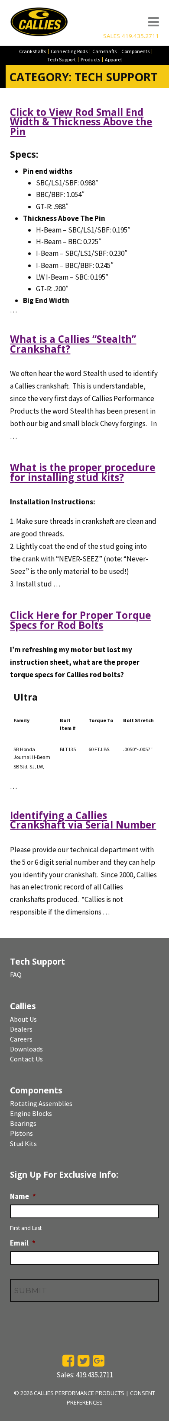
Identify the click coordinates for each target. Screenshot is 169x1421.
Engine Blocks (31, 1113)
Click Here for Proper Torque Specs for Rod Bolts (80, 620)
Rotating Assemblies (41, 1103)
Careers (21, 1039)
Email (23, 1243)
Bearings (23, 1123)
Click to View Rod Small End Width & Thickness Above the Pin (81, 121)
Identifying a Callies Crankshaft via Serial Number (83, 820)
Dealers (21, 1029)
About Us (23, 1019)
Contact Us (26, 1059)
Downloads (26, 1049)
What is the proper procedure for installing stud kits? (82, 472)
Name (23, 1196)
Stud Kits (23, 1143)
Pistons (21, 1133)
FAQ (16, 974)
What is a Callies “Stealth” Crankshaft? (73, 343)
